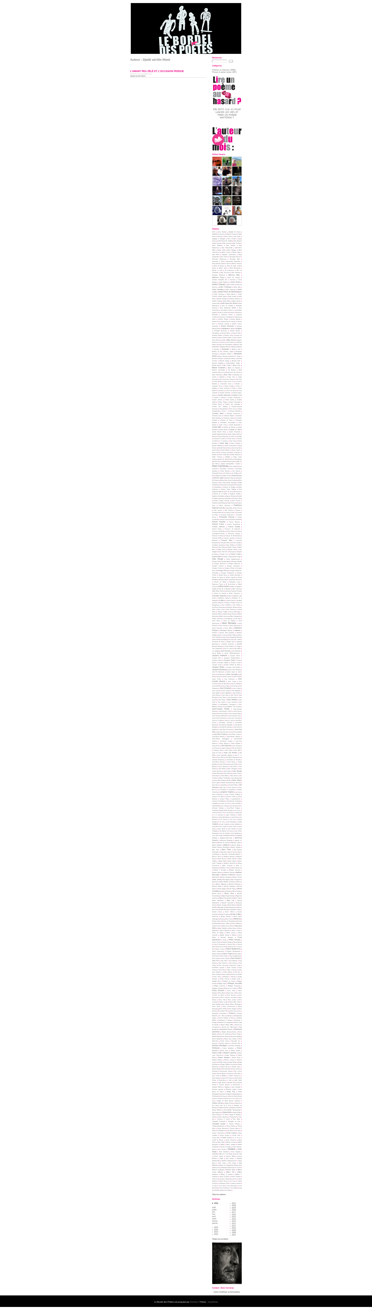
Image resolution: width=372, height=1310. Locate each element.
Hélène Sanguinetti (235, 616)
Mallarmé (226, 845)
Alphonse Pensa (218, 277)
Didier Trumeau (217, 457)
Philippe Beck (216, 981)
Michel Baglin (222, 888)
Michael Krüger (217, 886)
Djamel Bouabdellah (227, 463)
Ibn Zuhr (230, 639)
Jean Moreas (216, 695)
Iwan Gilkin (237, 648)
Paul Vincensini (223, 965)
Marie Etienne (232, 858)
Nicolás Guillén (235, 914)
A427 (213, 232)
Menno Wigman (221, 884)
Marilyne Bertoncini (230, 863)
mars (214, 1219)
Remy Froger (236, 1034)
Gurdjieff (239, 600)
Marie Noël (222, 861)
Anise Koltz (216, 303)
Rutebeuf (230, 1073)
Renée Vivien (224, 1041)
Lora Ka (232, 819)
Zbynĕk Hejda (219, 1190)
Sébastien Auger (231, 1089)
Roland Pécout (225, 1066)
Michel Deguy (231, 888)
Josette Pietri (233, 764)
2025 (216, 1227)
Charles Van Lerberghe (232, 404)
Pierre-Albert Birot (223, 1011)
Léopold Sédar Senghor (226, 810)
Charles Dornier (217, 399)
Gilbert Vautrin (223, 586)
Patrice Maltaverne (233, 949)
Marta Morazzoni (236, 868)
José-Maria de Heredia (233, 759)
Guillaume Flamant (224, 598)
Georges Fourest (217, 568)
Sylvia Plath (237, 1112)
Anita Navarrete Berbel (229, 303)
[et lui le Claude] (227, 205)
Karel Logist (215, 782)
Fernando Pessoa (226, 517)
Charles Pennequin (234, 402)
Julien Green (234, 775)
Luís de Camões (225, 833)
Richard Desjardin (234, 1045)
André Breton (235, 282)
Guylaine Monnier (232, 607)
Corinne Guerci (231, 438)
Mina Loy (230, 900)
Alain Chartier (217, 243)
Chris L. (224, 411)
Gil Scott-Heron (230, 584)
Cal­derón (222, 377)
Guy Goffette (226, 605)
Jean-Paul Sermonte (223, 732)
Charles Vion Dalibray (220, 406)
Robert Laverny (229, 1053)
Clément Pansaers (222, 436)
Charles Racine (217, 404)
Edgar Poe (218, 475)
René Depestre (217, 1039)
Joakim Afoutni (225, 748)
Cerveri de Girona (231, 390)
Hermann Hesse (226, 630)
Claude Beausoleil (234, 425)
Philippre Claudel (217, 988)
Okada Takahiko (222, 928)
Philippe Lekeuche (219, 986)
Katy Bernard (236, 782)
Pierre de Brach (219, 995)
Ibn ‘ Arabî (238, 639)
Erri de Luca (229, 491)
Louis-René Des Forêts (219, 826)
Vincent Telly (238, 1154)
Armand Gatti (236, 333)
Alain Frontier (237, 243)
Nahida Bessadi (224, 909)
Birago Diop (236, 365)
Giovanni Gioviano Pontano (233, 591)
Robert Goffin (217, 1053)
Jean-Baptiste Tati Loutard (232, 706)
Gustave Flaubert (230, 602)
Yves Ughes (233, 1188)
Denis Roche (216, 452)
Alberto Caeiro (225, 252)
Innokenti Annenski (227, 644)
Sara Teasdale (236, 1087)
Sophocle (238, 1103)
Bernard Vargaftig (217, 363)
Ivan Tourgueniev (217, 648)
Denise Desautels (227, 452)
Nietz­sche (215, 916)
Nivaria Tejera (216, 921)
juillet (214, 1210)
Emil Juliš (222, 482)
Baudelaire (225, 349)
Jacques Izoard (235, 662)
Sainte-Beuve (223, 1080)
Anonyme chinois (227, 314)
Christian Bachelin (234, 411)
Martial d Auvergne (220, 870)
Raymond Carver (226, 1029)
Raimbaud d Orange (225, 1020)
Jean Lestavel (216, 690)
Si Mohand (215, 1096)
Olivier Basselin (225, 930)
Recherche (217, 58)
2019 (234, 1208)
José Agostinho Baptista (225, 755)
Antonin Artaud (223, 324)
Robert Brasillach (228, 1048)
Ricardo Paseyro (224, 1043)
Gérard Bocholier (235, 575)
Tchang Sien (233, 1117)
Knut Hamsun (232, 787)
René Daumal (225, 1036)
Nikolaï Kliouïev (226, 916)
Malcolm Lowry (236, 842)
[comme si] (217, 195)
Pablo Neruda (234, 940)
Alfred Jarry (223, 268)
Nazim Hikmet (230, 912)
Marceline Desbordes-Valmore (231, 854)
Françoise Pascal (225, 542)
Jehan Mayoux (224, 743)
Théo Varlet (236, 1119)
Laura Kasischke (217, 794)
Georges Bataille (237, 561)
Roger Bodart (233, 1062)
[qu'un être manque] (217, 185)
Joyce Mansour (223, 766)
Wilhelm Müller (230, 1170)
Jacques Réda (218, 667)
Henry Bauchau (235, 625)
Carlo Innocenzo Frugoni (226, 379)
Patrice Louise (219, 949)
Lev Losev (237, 810)
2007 (234, 1235)
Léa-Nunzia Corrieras (234, 801)
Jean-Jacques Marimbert (219, 715)
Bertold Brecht (216, 365)
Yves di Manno (224, 1188)
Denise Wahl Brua (224, 454)
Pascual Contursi (222, 946)
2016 (234, 1214)
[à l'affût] (227, 165)
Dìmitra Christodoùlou (235, 459)
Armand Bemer (225, 333)
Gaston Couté (235, 554)
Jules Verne (237, 773)
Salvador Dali (231, 1082)
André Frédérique (225, 287)
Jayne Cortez (216, 679)
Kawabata (224, 785)
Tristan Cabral (231, 1133)
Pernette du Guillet (236, 974)
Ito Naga (238, 646)
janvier (215, 1223)
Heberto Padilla (222, 612)
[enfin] (217, 165)
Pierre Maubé (216, 1004)
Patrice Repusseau (218, 951)
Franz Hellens (230, 545)
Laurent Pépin (224, 799)
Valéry (222, 1144)
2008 (234, 1232)
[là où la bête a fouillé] (227, 175)
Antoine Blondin (235, 319)
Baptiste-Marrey (225, 346)
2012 (234, 1223)
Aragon (239, 328)
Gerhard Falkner (223, 579)
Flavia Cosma (224, 519)
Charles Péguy (222, 402)
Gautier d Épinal (228, 556)
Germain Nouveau (236, 579)
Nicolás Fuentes (224, 914)
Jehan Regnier (235, 743)
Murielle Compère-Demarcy (227, 907)
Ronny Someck (236, 1069)
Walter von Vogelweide (226, 1165)
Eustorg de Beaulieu (225, 498)
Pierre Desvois (231, 995)
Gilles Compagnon (236, 586)
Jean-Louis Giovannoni (219, 718)
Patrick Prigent (227, 954)
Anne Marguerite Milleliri (228, 308)
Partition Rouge (227, 942)
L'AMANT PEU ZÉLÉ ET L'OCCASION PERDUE (157, 71)
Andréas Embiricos (235, 298)
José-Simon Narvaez (218, 762)
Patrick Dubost (216, 954)
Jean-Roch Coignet (226, 741)
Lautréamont (235, 799)
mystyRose (213, 1302)
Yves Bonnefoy (232, 1185)
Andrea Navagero (222, 298)
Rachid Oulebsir (223, 1018)
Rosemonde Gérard (226, 1071)
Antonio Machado (227, 326)
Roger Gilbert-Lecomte (228, 1064)
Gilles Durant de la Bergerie (222, 589)
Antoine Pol (215, 321)
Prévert (232, 1013)
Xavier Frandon (235, 1176)
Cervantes (221, 390)
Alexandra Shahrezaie (219, 259)
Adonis (220, 236)
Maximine (215, 882)
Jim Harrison (226, 746)
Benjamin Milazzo (226, 354)
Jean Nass (225, 695)
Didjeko (227, 457)
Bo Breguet (232, 370)
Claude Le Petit (234, 429)
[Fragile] (232, 224)
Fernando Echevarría (227, 515)
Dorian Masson (225, 471)
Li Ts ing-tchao (218, 815)
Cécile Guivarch (224, 388)
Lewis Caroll (216, 812)
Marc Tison (226, 849)
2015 (234, 1217)
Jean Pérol (233, 695)
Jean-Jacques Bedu (235, 713)
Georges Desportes (233, 566)
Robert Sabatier (224, 1057)
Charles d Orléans (220, 397)
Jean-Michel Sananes (225, 727)
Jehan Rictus (216, 746)
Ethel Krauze (238, 491)
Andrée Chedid (216, 301)
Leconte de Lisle (225, 803)
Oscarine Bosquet (227, 937)
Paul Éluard (235, 958)
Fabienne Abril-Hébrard (219, 503)
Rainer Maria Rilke (226, 1025)
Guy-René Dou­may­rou (219, 607)
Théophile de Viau (234, 1121)
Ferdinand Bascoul (217, 512)
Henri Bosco (216, 621)
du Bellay (235, 473)
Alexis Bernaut (216, 263)
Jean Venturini (232, 702)
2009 (234, 1230)
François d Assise (217, 535)
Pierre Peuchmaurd (229, 1006)
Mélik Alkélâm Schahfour (227, 882)
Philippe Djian (222, 983)
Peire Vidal (225, 974)
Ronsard (215, 1071)
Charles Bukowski (224, 395)
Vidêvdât (214, 1154)
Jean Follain (225, 686)
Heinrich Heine (217, 614)
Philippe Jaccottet (235, 983)
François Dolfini (217, 538)
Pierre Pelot (216, 1006)
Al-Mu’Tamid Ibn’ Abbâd (224, 241)
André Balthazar (224, 282)
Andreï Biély (226, 301)
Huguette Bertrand (236, 637)
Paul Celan (224, 956)
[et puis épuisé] (237, 165)
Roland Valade (216, 1069)
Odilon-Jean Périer (227, 926)
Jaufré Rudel (237, 676)
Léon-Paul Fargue (233, 808)
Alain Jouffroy (230, 245)
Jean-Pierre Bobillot (236, 732)
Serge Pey (231, 1091)
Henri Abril (237, 618)
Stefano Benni (223, 1107)
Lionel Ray (234, 817)
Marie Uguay (232, 861)
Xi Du (235, 1179)
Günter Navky (231, 600)
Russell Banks (221, 1073)
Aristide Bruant (235, 331)
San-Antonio (236, 1084)
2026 (216, 1203)
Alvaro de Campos (233, 277)
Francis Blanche (234, 522)
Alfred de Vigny (231, 266)
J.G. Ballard (215, 651)
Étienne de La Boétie (221, 494)
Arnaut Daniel (222, 337)
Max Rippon (226, 879)
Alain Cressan (227, 243)
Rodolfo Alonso (222, 1062)
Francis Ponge (217, 529)
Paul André (237, 954)
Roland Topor (236, 1066)
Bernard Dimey (230, 358)
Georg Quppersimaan (233, 559)
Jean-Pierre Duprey (220, 734)
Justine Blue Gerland (219, 780)
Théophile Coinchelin (218, 1121)
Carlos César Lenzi (229, 381)
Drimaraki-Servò (217, 473)
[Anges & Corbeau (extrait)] (222, 224)
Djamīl (238, 463)
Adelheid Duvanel (231, 234)
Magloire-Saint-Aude (226, 838)
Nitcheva (237, 919)
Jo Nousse (216, 748)
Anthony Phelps (223, 319)
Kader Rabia (236, 780)
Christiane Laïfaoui (229, 418)
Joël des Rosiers (236, 748)
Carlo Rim (239, 379)
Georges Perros (222, 570)
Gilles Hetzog (236, 589)
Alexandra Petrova (235, 257)
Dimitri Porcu (217, 461)
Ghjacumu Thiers (217, 584)
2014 (234, 1219)
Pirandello (215, 1013)
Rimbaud (215, 1048)
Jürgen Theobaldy (224, 778)
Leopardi (214, 810)
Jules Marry (227, 771)
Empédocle (218, 487)
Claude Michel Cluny (219, 432)
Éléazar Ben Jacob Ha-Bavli (228, 480)
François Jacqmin (229, 538)
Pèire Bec (237, 972)
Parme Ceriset (216, 942)
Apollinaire (225, 328)
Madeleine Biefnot (229, 835)
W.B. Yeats (222, 1163)
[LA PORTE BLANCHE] (217, 205)
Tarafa (214, 1117)
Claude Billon (216, 427)
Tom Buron (230, 1130)
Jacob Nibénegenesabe (232, 653)
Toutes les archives (220, 1239)
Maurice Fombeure (228, 875)
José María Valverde (231, 757)
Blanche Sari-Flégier (218, 370)
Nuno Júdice (226, 923)
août (214, 1207)
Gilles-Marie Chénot (218, 591)
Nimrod (222, 919)
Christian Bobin (218, 413)
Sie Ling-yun (223, 1096)
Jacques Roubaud (219, 669)
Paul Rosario (223, 963)
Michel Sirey (229, 893)
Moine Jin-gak (222, 905)
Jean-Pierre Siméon (233, 736)
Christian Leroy (217, 415)
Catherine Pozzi (217, 386)
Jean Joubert (237, 688)
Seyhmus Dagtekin (226, 1094)
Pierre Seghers (232, 1009)
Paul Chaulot (216, 958)
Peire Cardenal (216, 974)
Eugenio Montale (231, 496)
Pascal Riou (231, 944)
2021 (234, 1203)
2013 (234, 1221)
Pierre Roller (222, 1009)
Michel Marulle (226, 891)
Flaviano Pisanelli (235, 519)
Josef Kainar (231, 762)
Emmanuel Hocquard (226, 485)
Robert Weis (236, 1057)
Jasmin (219, 676)
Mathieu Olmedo (229, 872)
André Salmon (231, 294)
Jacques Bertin (235, 655)
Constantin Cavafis (219, 438)
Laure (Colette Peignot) (232, 794)
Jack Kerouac (225, 651)
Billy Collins (227, 365)
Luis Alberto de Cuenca (226, 831)
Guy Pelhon (236, 605)
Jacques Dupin (229, 660)
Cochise (232, 436)
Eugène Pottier (235, 494)
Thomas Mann (234, 1128)
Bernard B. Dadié (234, 356)
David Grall (215, 450)
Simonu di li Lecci (229, 1098)
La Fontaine (222, 789)
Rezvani (214, 1043)
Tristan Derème (225, 1135)
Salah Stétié (222, 1082)
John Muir (237, 750)
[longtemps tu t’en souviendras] (237, 214)
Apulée (233, 328)
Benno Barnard (222, 356)
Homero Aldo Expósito (226, 632)
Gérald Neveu (223, 575)
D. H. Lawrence (223, 441)
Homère (214, 632)
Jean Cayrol (232, 681)
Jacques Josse (217, 665)
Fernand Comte (230, 512)
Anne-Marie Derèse (227, 310)
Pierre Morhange (236, 1004)
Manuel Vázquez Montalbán (220, 847)
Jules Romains (227, 773)
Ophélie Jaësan (224, 935)
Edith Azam (226, 475)
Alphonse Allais (234, 275)
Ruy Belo (238, 1073)
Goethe (229, 596)
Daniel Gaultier (235, 443)
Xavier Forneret (224, 1176)
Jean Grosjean (225, 688)
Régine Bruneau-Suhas (229, 1032)
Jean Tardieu (232, 700)
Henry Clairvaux (217, 628)
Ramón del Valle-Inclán (229, 1027)
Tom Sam (238, 1130)
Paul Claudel (225, 958)
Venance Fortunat (225, 1147)
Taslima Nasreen (222, 1117)
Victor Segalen (235, 1152)
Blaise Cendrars (219, 368)
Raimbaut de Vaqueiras (225, 1022)
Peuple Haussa (224, 979)
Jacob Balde (216, 653)
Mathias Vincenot (234, 870)
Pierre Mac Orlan (235, 1002)
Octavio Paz (216, 926)
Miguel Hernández (225, 898)
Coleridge (239, 436)
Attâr (223, 340)
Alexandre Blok (235, 259)
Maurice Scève (237, 877)
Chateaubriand (223, 409)
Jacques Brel (216, 658)
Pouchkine (223, 1013)
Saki (230, 1080)
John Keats (228, 750)
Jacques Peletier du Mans (232, 665)
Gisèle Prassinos (234, 593)
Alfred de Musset (219, 266)
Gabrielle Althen (232, 549)
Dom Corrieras (220, 465)
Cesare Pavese (224, 393)
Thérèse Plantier (234, 1124)
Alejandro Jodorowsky (229, 254)
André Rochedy (219, 294)
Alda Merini (215, 254)
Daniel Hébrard (217, 445)
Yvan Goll (222, 1185)
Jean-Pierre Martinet (218, 736)
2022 (216, 1234)
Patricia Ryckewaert (233, 951)
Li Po (222, 812)
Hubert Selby (232, 635)
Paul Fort (215, 960)
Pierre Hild (222, 1000)
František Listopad (218, 545)
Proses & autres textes (222, 72)
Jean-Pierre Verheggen (220, 739)
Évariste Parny (237, 498)
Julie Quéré (215, 775)
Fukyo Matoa (222, 547)
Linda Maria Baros (224, 817)
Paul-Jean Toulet (235, 965)
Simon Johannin (218, 1098)
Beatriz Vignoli (228, 351)
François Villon (226, 540)
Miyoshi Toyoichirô (227, 903)
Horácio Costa (222, 635)
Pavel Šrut (222, 970)
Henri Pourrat (223, 625)
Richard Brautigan (219, 1045)
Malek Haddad (216, 845)
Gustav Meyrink (218, 602)
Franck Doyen (231, 531)
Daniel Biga (224, 443)
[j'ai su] (227, 195)
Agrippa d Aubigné (218, 239)
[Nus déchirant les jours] (227, 214)
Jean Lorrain (226, 690)
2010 (234, 1228)
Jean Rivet (222, 697)
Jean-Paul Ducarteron (226, 729)
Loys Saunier (232, 829)
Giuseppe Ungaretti (219, 596)
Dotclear (194, 1302)
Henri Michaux (229, 623)
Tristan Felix (236, 1135)
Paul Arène (215, 956)
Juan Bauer (233, 766)
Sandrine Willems (217, 1087)
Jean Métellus (226, 693)
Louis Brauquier (231, 822)
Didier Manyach (236, 454)
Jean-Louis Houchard (234, 718)
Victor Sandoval (224, 1152)
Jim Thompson (237, 746)
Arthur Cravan (232, 337)
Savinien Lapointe (217, 1089)
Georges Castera (217, 566)
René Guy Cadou (230, 1039)
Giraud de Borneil (220, 593)
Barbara (234, 346)
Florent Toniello (218, 522)
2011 (234, 1226)
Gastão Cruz (224, 554)
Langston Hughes (227, 792)
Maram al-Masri (235, 847)
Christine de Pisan (226, 420)
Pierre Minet (225, 1004)
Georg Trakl (216, 561)
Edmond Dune (237, 475)
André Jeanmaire (230, 289)
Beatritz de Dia (217, 351)
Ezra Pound (236, 500)
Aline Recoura (224, 272)
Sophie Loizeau (217, 1103)
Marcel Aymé (232, 852)
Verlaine (231, 1149)
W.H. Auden (232, 1163)
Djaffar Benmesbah (229, 461)
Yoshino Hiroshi (235, 1183)
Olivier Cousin (236, 930)
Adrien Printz (228, 236)
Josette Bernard (223, 764)
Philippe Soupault (234, 986)
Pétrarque (226, 976)
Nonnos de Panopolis (228, 921)
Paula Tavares (231, 967)
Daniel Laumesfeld (230, 445)
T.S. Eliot (224, 1114)
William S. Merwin (226, 1174)
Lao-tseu (238, 792)
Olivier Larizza (230, 932)
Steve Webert (217, 1110)
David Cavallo (236, 448)
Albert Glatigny (231, 250)
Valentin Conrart (231, 1142)
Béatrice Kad (236, 349)
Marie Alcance (222, 858)
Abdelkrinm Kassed (218, 234)
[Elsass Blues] (217, 175)
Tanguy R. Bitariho (235, 1114)
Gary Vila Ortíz (223, 551)
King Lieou (223, 787)
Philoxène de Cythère (230, 988)
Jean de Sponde (236, 683)
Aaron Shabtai (221, 232)
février (214, 1221)
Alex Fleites (224, 257)
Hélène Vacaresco (217, 618)
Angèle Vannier (236, 301)
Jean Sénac (221, 700)
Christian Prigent (229, 415)
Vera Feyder (222, 1149)
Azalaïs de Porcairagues (225, 344)
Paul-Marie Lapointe (218, 967)
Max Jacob (217, 879)
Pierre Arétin (231, 990)
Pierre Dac (230, 993)
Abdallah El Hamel (234, 232)
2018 (234, 1210)
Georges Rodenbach (227, 573)
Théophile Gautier (219, 1124)
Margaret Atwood (228, 856)
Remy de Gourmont (224, 1034)
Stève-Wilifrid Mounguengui (232, 1110)
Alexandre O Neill (218, 261)
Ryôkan (224, 1075)
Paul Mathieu (233, 960)
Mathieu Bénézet (217, 872)
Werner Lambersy (218, 1170)
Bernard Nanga (224, 361)
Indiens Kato (231, 641)
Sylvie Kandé (216, 1114)
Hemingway (228, 618)
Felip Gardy (229, 508)
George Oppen (226, 561)
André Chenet (218, 284)
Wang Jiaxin (238, 1165)
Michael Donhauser (234, 884)
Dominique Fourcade (226, 468)
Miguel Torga (237, 898)
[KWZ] (217, 214)
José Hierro (220, 757)
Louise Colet (232, 826)
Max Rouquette (236, 879)
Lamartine (231, 789)
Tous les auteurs (219, 1194)
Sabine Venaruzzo (234, 1075)
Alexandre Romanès (233, 261)
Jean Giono (234, 686)
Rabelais (229, 1016)
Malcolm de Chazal (223, 842)
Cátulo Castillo (229, 386)
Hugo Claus (225, 637)
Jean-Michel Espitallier (226, 725)
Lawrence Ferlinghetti (218, 801)
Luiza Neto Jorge (217, 835)
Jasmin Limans (227, 676)
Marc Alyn (215, 849)
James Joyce (230, 672)
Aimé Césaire (231, 239)
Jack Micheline (236, 651)
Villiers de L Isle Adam (226, 1154)
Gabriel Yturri (221, 549)
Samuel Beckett (224, 1084)
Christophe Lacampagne (227, 422)
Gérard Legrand (230, 577)
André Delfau (231, 284)
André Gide (237, 287)
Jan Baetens (221, 674)
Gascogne (232, 551)
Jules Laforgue (232, 768)
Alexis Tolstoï (226, 263)
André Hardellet (217, 289)
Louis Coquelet (224, 824)
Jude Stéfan (222, 768)
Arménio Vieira (228, 335)
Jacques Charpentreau (232, 658)
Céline (234, 388)
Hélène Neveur (223, 616)
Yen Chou (233, 1181)
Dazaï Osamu (236, 450)
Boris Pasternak (217, 375)
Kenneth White (233, 785)
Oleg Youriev (233, 928)
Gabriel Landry (231, 547)
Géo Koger (237, 556)
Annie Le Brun (223, 312)
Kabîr (228, 780)
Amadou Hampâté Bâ (219, 279)
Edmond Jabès (218, 478)
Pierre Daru (238, 993)
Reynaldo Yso (235, 1041)
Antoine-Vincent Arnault (228, 321)
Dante (229, 448)
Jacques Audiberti (219, 655)
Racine (233, 1018)
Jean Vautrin (221, 702)
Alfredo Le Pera (217, 270)
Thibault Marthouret (218, 1126)
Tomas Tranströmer (218, 1133)
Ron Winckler (226, 1069)
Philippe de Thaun (229, 981)
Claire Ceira (223, 425)
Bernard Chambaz (217, 358)
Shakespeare (237, 1094)
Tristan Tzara (226, 1137)
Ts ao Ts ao (236, 1137)
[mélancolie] (237, 185)
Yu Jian (214, 1185)
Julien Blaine (224, 775)
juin (213, 1212)
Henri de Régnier (229, 621)
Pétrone (233, 976)
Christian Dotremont (233, 413)
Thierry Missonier (222, 1128)
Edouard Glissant (230, 478)
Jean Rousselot (232, 697)
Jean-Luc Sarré (229, 720)
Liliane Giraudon (231, 815)
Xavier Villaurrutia (226, 1179)
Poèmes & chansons (221, 70)
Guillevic (222, 600)
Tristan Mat (215, 1137)
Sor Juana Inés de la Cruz (221, 1105)
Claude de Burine (229, 427)
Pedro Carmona (232, 970)
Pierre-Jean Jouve (235, 1011)
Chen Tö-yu (232, 409)
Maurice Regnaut (226, 877)
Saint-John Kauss (227, 1078)
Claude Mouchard (234, 432)
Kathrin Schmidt (226, 782)
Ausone (223, 342)
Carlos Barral (217, 381)
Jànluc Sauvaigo (232, 674)
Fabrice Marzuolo (224, 505)
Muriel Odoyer (232, 905)
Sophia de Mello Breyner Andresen (228, 1101)
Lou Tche (222, 822)
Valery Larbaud (230, 1144)
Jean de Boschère (224, 683)
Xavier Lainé (216, 1179)
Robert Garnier (235, 1050)
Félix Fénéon (238, 508)
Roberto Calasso (229, 1060)
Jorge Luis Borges (230, 752)
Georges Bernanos (220, 563)
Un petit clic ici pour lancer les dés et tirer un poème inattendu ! (227, 113)
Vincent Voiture (218, 1156)
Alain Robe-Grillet (227, 248)
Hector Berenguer (234, 612)
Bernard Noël (236, 361)
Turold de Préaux (217, 1140)
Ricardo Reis (236, 1043)
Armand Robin (217, 335)
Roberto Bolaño (217, 1060)
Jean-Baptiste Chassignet (227, 704)
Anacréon (232, 279)
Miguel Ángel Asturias (228, 896)
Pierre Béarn (222, 993)
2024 (216, 1230)
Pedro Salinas (227, 972)
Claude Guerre (223, 429)
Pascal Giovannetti (219, 944)
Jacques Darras (217, 660)
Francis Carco (218, 524)
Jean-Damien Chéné (225, 711)
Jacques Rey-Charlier (233, 667)
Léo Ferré (215, 806)
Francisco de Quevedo (232, 529)
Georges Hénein (230, 568)
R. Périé (222, 1016)
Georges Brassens (234, 563)
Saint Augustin (216, 1078)
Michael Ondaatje (229, 886)
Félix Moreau (229, 510)
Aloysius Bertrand (218, 275)
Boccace (221, 372)
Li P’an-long (229, 812)
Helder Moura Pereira (229, 614)
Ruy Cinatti (215, 1075)
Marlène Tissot (225, 868)
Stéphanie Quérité (235, 1107)
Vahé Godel (220, 1142)
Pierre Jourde (232, 1000)
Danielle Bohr (222, 448)
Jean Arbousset (229, 679)
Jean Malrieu (216, 693)
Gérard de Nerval (217, 577)
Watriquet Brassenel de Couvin (231, 1167)
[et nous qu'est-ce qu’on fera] (227, 185)
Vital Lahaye (230, 1158)
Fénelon (237, 510)
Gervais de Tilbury (220, 582)
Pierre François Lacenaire (228, 997)
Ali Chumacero (229, 270)
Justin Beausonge (236, 778)
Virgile (221, 1158)
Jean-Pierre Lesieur (235, 734)
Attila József (231, 340)
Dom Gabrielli (233, 466)
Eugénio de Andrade (218, 496)
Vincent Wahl (230, 1156)
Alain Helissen (217, 245)
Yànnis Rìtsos (223, 1181)
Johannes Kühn (218, 750)
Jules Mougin (237, 771)
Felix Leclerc (218, 510)
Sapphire (227, 1087)
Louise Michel (221, 829)
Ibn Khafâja (223, 639)
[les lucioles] (237, 175)
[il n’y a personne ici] (237, 195)
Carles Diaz (231, 377)
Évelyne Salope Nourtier (221, 500)
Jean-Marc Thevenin (225, 722)
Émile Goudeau (231, 482)
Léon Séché (233, 806)
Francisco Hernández (218, 531)
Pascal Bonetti (237, 942)
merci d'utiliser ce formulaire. (227, 1292)
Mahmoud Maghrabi (226, 840)
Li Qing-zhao (238, 812)
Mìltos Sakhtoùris (218, 900)
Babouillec (216, 346)
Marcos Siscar (216, 856)
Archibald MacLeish (220, 331)
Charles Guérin (229, 399)
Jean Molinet (237, 693)
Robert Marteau (230, 1055)
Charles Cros (237, 395)
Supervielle (226, 1112)
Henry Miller (228, 628)
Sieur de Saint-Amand (235, 1096)
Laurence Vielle (230, 796)
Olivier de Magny (218, 932)
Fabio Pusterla (231, 503)
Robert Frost (224, 1050)
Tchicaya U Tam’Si (223, 1119)
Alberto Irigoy (236, 252)
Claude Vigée (231, 434)
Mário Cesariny (227, 865)
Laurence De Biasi (218, 796)
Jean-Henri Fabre (222, 713)
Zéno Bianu (228, 1190)
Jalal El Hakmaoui (218, 672)
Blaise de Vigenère (234, 368)
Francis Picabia (234, 526)
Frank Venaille (236, 542)
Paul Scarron (233, 963)
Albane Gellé (221, 250)
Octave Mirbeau (236, 923)
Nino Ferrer (229, 919)
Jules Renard (217, 773)
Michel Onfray (236, 891)
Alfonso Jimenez (237, 263)
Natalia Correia (217, 912)
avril (214, 1216)
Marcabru (223, 852)
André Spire (222, 296)
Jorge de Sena (217, 752)
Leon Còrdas (224, 806)
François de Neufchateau (232, 535)
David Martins (225, 450)
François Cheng (234, 533)
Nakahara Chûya (235, 909)
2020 (234, 1205)
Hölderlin (237, 630)
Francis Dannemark (233, 524)
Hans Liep (220, 609)
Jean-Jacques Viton (235, 715)
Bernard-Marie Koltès (233, 363)
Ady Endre (237, 236)
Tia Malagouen (221, 1130)
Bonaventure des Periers (233, 372)
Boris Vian (227, 375)
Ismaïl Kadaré (229, 646)
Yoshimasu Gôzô (224, 1183)
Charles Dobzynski (234, 397)
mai (213, 1214)
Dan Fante (233, 441)
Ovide (224, 940)
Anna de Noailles (227, 305)
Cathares (237, 384)
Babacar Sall (238, 344)
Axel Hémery (231, 342)
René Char (216, 1036)
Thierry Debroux (231, 1126)
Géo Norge (217, 559)
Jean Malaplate (236, 690)
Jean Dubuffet (216, 686)
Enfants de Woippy (229, 487)
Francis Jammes (218, 526)
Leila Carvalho (236, 803)
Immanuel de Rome (218, 641)
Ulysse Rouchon (231, 1140)
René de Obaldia (236, 1036)
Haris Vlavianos (231, 609)
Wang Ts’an (216, 1167)
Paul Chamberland (235, 956)
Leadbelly (215, 803)
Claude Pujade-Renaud (219, 434)
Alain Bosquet (237, 241)
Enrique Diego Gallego (228, 489)
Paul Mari (224, 960)
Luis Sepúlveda (236, 833)
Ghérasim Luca (234, 582)
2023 (216, 1232)
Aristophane (215, 333)
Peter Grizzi (217, 976)
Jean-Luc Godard (217, 720)
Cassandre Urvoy (226, 384)
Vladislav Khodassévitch (228, 1161)
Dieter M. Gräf (223, 459)
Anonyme (232, 312)
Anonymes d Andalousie (226, 317)
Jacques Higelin (223, 662)
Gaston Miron (217, 556)
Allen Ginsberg (235, 272)
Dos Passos (236, 471)
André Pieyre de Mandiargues (230, 292)
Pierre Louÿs (223, 1002)
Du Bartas (227, 473)
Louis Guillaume (236, 824)
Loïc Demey (224, 819)
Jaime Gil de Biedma (234, 669)
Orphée (234, 935)
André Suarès (232, 296)
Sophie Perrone (229, 1103)
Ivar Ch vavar (228, 648)
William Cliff (230, 1172)
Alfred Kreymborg (234, 268)
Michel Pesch (216, 893)
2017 (234, 1212)
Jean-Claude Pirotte (220, 709)
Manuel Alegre (235, 845)
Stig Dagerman (216, 1112)
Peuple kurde (236, 979)
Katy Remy (215, 785)
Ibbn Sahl (216, 639)
